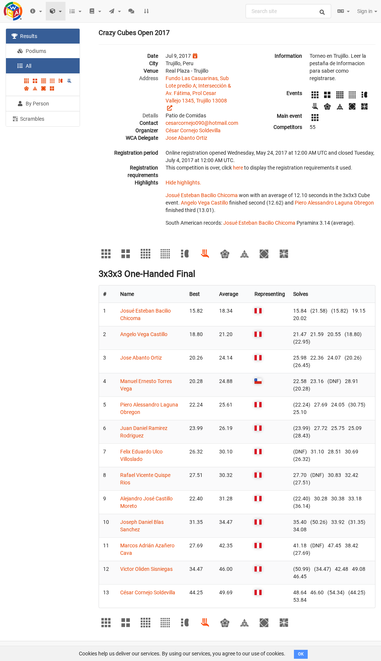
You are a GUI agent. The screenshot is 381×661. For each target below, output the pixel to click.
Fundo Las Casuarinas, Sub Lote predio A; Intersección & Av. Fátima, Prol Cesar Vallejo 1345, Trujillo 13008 (198, 89)
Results (28, 36)
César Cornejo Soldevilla (193, 130)
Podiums (35, 51)
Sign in (365, 11)
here (238, 168)
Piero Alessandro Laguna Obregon (334, 203)
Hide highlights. (183, 183)
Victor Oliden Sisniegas (146, 569)
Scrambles (31, 119)
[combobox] (288, 11)
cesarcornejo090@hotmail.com (202, 123)
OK (301, 654)
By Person (37, 104)
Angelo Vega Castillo (204, 203)
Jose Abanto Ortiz (186, 138)
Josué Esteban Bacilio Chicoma (202, 195)
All (28, 66)
